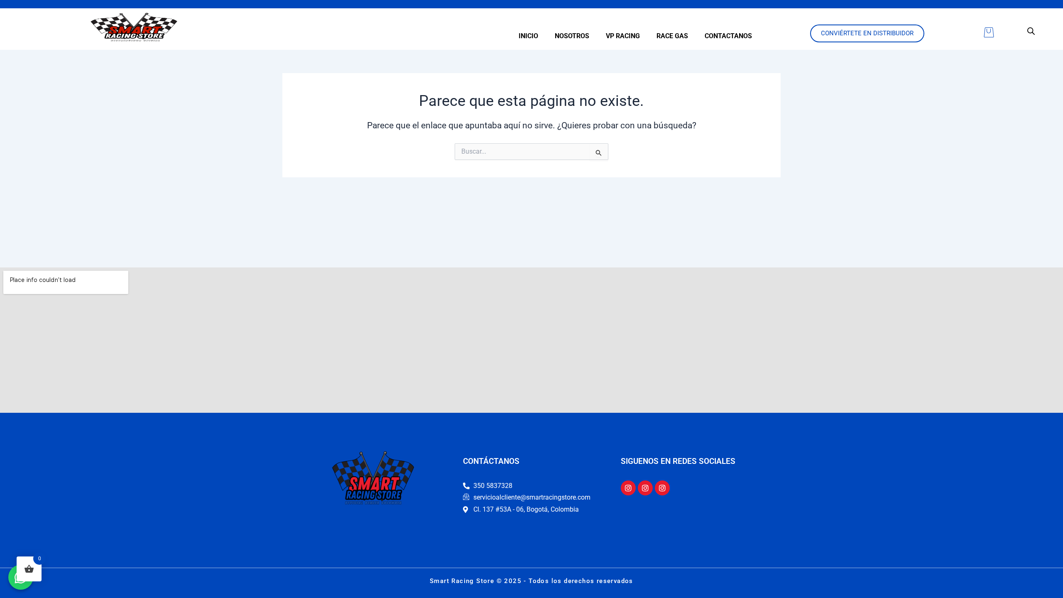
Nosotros (572, 36)
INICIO (528, 36)
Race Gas (672, 36)
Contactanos (728, 36)
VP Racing (623, 36)
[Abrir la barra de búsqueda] (1031, 30)
